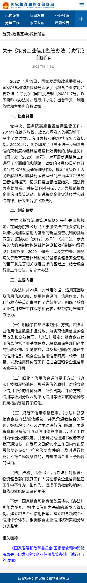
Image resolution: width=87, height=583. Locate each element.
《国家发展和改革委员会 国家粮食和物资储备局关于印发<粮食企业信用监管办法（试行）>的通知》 (43, 554)
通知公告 (62, 22)
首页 (6, 34)
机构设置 (12, 15)
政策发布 (37, 22)
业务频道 (62, 15)
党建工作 (12, 22)
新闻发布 (37, 15)
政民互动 (20, 34)
